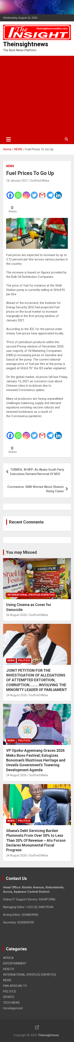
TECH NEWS (11, 1002)
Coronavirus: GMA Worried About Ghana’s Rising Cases (35, 489)
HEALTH (8, 969)
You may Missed (21, 552)
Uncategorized (13, 1008)
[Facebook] (10, 192)
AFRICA (8, 958)
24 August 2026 (16, 695)
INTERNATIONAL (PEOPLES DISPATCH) (30, 594)
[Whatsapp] (18, 192)
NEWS (10, 166)
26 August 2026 (16, 615)
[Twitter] (34, 192)
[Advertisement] (37, 95)
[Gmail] (42, 192)
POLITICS (24, 660)
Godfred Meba (39, 180)
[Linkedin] (58, 192)
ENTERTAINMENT (15, 963)
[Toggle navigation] (8, 139)
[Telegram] (50, 192)
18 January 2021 (17, 180)
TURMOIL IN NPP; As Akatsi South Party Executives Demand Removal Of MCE (37, 472)
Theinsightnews (25, 44)
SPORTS (8, 997)
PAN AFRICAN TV (15, 986)
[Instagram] (26, 192)
